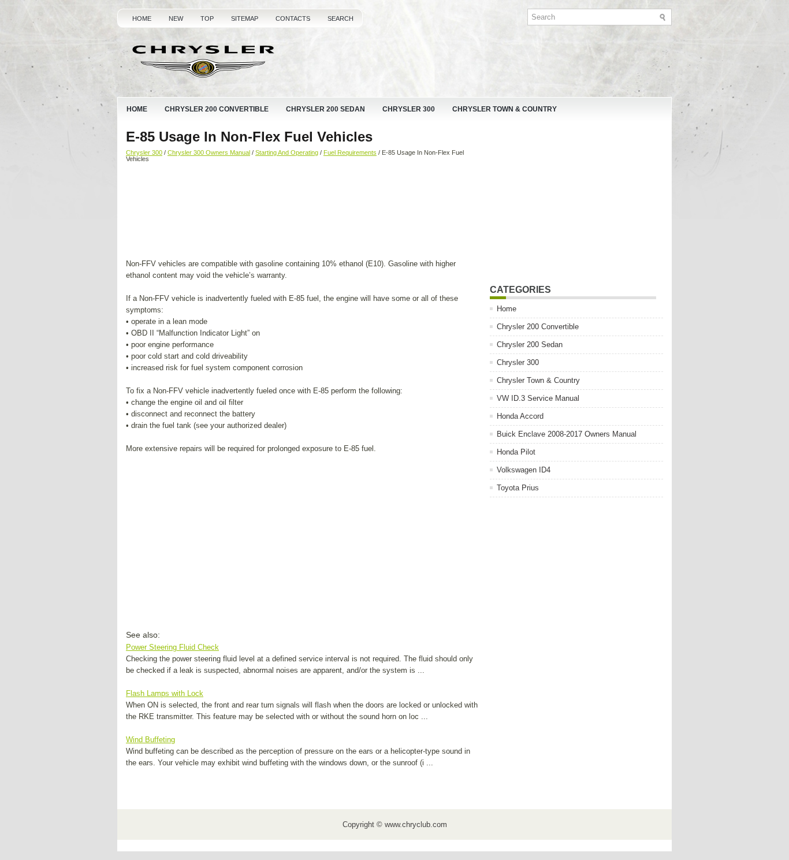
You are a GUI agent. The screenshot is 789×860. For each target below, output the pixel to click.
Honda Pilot (516, 452)
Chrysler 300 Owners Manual (209, 152)
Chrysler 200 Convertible (217, 109)
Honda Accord (520, 416)
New (176, 18)
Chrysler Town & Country (504, 109)
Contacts (293, 18)
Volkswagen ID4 (523, 470)
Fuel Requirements (350, 152)
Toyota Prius (518, 487)
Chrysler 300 (408, 109)
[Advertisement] (303, 212)
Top (207, 18)
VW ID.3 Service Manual (538, 398)
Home (141, 18)
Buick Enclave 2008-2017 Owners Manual (567, 434)
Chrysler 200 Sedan (325, 109)
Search (340, 18)
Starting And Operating (286, 152)
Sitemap (244, 18)
